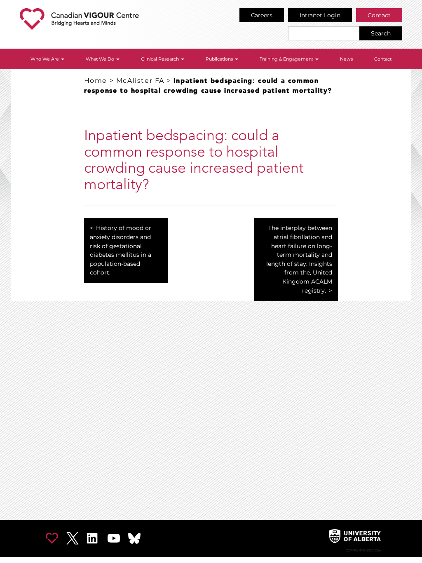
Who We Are (45, 59)
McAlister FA (140, 80)
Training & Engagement (287, 59)
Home (95, 80)
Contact (379, 15)
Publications (220, 59)
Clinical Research (160, 59)
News (346, 59)
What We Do (100, 59)
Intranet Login (320, 15)
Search (381, 33)
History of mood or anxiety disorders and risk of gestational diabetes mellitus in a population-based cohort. (120, 250)
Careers (262, 15)
